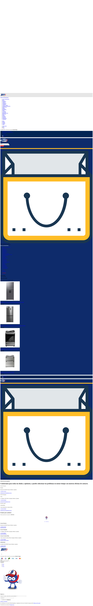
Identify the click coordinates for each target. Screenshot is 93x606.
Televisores (4, 117)
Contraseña (2, 597)
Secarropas (4, 116)
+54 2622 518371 (3, 545)
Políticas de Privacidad (36, 603)
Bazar (3, 248)
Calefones (3, 102)
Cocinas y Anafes (5, 105)
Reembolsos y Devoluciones (7, 132)
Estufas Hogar (5, 255)
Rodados (3, 115)
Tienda (3, 124)
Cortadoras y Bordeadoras (6, 106)
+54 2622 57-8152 (3, 491)
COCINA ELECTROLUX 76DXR (7, 372)
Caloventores (4, 103)
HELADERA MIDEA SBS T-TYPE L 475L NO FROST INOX (12, 325)
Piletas (3, 114)
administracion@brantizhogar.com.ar (6, 510)
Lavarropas (4, 111)
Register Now (12, 604)
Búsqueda (2, 145)
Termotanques (4, 118)
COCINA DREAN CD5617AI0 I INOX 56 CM (9, 349)
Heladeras (3, 108)
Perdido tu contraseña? (3, 601)
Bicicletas (3, 100)
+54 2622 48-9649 (3, 500)
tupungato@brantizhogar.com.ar (5, 501)
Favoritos (4, 133)
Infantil (3, 110)
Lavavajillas (4, 112)
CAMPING (4, 104)
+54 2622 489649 (3, 533)
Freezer (3, 107)
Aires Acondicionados (5, 99)
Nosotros (3, 122)
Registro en (8, 599)
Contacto (3, 123)
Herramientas (4, 109)
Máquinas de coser (5, 113)
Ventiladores (4, 119)
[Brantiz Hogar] (3, 96)
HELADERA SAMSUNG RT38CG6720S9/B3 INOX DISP (12, 302)
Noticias (3, 121)
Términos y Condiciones (7, 131)
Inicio (3, 120)
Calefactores (4, 101)
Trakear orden (5, 134)
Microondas (4, 262)
